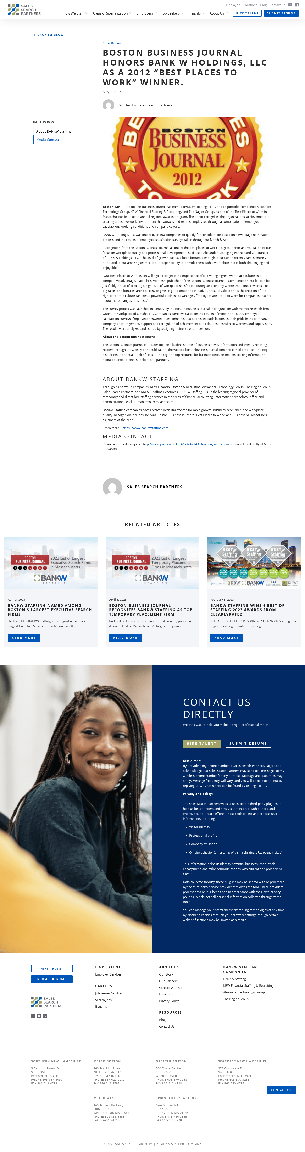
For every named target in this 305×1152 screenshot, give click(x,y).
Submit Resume (281, 13)
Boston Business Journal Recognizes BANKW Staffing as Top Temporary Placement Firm (151, 610)
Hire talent (202, 743)
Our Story (166, 974)
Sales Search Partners (155, 105)
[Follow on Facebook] (33, 1016)
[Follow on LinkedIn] (39, 1016)
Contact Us (277, 5)
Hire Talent (247, 13)
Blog (263, 5)
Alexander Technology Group (244, 992)
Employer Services (108, 974)
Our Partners (168, 981)
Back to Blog (50, 35)
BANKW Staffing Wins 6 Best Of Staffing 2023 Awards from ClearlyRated (247, 610)
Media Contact (47, 139)
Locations (250, 5)
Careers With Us (170, 987)
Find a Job (233, 5)
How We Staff (73, 13)
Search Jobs (103, 1000)
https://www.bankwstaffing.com (145, 428)
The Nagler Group (236, 999)
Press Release (112, 43)
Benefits (101, 1006)
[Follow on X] (45, 1016)
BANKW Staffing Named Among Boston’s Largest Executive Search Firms (50, 610)
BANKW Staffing (234, 979)
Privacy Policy (169, 1001)
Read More (24, 638)
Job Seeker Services (109, 993)
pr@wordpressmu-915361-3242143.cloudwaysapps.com (188, 444)
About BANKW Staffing (54, 131)
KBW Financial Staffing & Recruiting (248, 985)
